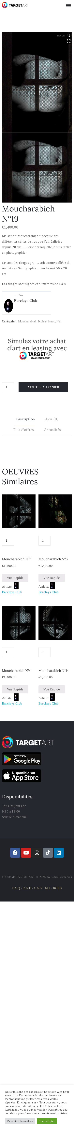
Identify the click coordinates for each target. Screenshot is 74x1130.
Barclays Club (25, 300)
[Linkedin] (59, 853)
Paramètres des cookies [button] (20, 1120)
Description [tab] (25, 419)
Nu (58, 321)
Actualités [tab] (52, 429)
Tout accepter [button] (46, 1120)
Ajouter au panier (43, 387)
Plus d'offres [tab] (23, 429)
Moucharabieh (27, 321)
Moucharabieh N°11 (17, 559)
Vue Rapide (15, 578)
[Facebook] (15, 853)
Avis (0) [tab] (51, 419)
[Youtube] (26, 853)
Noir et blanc (46, 321)
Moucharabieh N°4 (16, 670)
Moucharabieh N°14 (53, 670)
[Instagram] (37, 853)
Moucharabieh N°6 (53, 559)
